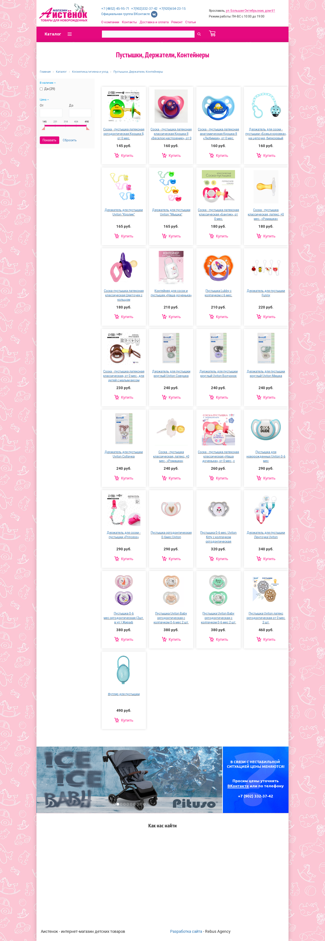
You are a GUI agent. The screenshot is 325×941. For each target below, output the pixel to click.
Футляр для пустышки (124, 694)
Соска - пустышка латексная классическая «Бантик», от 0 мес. (218, 214)
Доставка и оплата (154, 22)
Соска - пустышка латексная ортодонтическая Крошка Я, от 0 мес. (123, 134)
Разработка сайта (186, 931)
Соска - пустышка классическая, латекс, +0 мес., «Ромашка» (266, 214)
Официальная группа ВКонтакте (126, 14)
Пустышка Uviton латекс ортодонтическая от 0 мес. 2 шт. (266, 618)
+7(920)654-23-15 (172, 9)
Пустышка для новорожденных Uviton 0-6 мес (266, 456)
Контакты (129, 22)
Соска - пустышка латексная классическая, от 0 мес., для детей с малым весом (123, 376)
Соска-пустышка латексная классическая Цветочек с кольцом (124, 295)
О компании (110, 22)
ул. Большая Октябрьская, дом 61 (250, 10)
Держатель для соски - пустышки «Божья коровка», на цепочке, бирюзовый (266, 134)
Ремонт (177, 22)
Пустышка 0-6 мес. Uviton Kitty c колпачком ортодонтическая (218, 537)
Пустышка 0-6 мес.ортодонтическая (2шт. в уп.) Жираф (124, 618)
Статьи (190, 22)
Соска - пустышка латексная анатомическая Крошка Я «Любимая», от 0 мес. (218, 134)
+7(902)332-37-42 (144, 9)
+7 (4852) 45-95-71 (115, 9)
